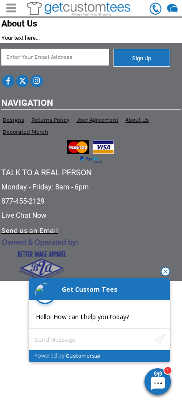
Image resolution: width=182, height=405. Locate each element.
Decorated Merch (25, 131)
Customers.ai (83, 355)
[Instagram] (36, 81)
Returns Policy (50, 119)
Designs (13, 119)
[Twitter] (22, 81)
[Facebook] (8, 81)
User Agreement (97, 119)
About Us (137, 119)
